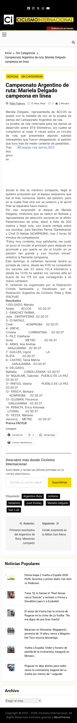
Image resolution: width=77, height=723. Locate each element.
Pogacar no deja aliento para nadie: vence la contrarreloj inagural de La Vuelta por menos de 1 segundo (46, 670)
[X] (38, 8)
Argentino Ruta (32, 496)
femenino (14, 503)
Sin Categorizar (31, 76)
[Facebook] (28, 8)
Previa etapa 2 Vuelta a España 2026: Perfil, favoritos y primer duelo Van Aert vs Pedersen (48, 579)
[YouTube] (48, 8)
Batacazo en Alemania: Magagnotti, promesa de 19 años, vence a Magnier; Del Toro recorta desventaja (47, 633)
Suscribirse (59, 482)
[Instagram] (33, 8)
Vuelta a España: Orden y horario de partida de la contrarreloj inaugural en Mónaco (47, 651)
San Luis (13, 510)
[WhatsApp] (43, 8)
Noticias (12, 76)
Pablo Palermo (17, 103)
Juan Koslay (34, 503)
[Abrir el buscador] (73, 42)
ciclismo (53, 496)
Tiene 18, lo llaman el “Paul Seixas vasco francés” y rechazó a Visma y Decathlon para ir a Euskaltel (46, 597)
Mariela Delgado (57, 503)
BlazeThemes (62, 717)
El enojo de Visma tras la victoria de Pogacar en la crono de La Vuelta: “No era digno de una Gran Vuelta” (47, 615)
